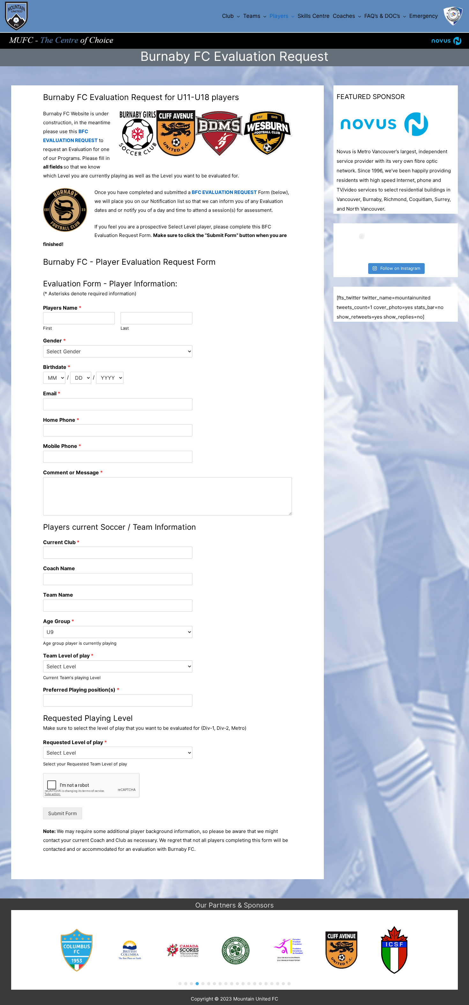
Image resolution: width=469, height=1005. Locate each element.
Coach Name (59, 568)
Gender (54, 340)
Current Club (61, 542)
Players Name (62, 308)
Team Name (58, 595)
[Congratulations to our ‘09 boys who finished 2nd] (352, 245)
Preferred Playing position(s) (81, 689)
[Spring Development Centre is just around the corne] (438, 245)
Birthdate (56, 367)
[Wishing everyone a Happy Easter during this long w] (381, 245)
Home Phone (61, 420)
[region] (234, 950)
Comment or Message (73, 472)
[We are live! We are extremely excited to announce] (410, 245)
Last (125, 328)
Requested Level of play (75, 742)
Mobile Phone (62, 446)
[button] (180, 983)
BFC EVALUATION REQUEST (224, 192)
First (47, 328)
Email (51, 393)
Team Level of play (68, 655)
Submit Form (62, 813)
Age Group (58, 621)
